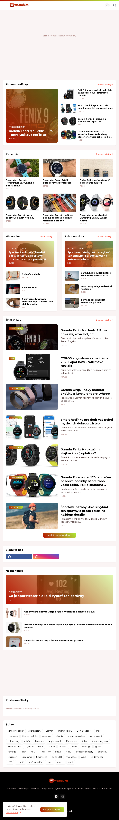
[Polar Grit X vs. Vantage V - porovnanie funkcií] (96, 168)
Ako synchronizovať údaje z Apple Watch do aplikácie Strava (59, 611)
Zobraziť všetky (103, 84)
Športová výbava (100, 741)
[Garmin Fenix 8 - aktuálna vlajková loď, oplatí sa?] (68, 122)
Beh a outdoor (84, 731)
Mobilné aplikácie (76, 736)
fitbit (84, 741)
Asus (83, 757)
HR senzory (14, 741)
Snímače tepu (29, 287)
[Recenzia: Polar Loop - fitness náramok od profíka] (14, 641)
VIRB (68, 751)
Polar (98, 731)
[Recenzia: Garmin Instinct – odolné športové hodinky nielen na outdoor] (59, 203)
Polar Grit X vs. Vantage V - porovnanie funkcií (95, 181)
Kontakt (69, 811)
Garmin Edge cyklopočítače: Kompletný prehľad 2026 (96, 274)
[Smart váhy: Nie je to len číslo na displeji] (72, 289)
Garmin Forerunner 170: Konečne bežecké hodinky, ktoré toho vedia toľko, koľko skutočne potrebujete (94, 134)
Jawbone (39, 741)
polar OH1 (57, 757)
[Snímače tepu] (13, 289)
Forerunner (71, 741)
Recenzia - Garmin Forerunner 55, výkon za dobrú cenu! (20, 183)
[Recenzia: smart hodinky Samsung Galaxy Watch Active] (96, 203)
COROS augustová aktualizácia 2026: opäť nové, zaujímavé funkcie (95, 93)
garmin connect (35, 746)
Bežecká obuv (15, 746)
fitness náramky (16, 731)
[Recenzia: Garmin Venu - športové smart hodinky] (22, 203)
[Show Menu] (4, 5)
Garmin (49, 731)
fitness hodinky (30, 736)
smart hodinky (65, 731)
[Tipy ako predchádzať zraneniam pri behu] (72, 303)
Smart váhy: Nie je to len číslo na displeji (97, 287)
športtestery (34, 731)
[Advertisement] (56, 68)
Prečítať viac (12, 812)
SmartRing (41, 757)
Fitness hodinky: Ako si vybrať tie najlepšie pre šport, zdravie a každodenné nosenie (68, 626)
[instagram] (46, 556)
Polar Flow (45, 751)
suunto (51, 746)
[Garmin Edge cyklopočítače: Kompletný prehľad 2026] (72, 276)
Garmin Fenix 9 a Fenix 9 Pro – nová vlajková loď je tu (84, 332)
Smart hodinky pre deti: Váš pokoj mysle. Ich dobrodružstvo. (95, 106)
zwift (70, 762)
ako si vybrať (96, 736)
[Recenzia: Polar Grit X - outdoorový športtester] (59, 168)
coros (49, 762)
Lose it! (20, 762)
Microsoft (12, 757)
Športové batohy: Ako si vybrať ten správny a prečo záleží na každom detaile (84, 510)
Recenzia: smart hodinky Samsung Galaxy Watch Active (94, 218)
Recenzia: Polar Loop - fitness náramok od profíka (53, 640)
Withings (86, 746)
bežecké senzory (84, 751)
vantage (12, 751)
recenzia (46, 736)
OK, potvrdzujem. (52, 809)
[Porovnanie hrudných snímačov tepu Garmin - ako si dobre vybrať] (13, 303)
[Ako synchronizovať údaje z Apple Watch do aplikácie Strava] (14, 613)
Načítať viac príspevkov (58, 535)
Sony (74, 746)
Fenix (23, 751)
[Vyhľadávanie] (114, 5)
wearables (13, 736)
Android (63, 746)
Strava (58, 751)
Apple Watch (55, 741)
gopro (98, 746)
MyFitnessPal (35, 762)
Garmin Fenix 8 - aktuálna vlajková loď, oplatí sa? (92, 120)
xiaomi (60, 762)
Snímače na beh (31, 274)
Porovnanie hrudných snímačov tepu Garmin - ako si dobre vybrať (37, 302)
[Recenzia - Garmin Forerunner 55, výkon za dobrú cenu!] (22, 168)
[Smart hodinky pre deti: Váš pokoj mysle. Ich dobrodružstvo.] (68, 108)
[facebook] (19, 556)
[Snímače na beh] (13, 276)
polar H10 (102, 751)
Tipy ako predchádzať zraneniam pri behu (93, 301)
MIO (33, 751)
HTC (10, 762)
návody (59, 736)
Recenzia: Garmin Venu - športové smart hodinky (20, 216)
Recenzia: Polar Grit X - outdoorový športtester (57, 181)
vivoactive (71, 757)
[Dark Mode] (107, 5)
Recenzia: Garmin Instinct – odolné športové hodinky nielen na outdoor (58, 218)
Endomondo (97, 757)
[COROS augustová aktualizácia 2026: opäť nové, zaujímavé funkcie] (68, 94)
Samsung (27, 757)
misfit (27, 741)
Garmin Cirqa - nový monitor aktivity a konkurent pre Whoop (85, 391)
